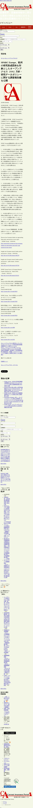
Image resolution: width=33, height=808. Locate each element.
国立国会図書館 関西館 (6, 770)
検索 (2, 49)
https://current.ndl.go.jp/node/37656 (9, 301)
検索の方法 (6, 764)
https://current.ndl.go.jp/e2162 (8, 339)
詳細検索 (2, 34)
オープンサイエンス (8, 344)
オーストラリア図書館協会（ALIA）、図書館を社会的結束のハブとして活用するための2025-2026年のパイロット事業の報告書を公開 (7, 569)
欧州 (14, 343)
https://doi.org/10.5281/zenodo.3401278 (10, 255)
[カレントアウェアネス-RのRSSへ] (4, 587)
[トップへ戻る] (0, 807)
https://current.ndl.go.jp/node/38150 (9, 291)
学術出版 (15, 344)
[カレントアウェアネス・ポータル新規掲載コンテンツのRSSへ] (9, 742)
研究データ (6, 346)
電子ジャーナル (13, 346)
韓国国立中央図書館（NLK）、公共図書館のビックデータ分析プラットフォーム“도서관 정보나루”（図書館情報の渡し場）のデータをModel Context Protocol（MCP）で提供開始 (7, 641)
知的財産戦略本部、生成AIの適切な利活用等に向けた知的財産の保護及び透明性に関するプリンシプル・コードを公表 (7, 620)
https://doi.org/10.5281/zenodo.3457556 (10, 265)
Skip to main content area (6, 0)
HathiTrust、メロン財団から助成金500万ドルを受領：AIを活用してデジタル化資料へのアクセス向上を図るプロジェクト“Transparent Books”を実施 (7, 514)
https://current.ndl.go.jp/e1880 (8, 327)
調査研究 (23, 27)
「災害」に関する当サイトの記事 (6, 699)
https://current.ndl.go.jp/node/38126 (9, 315)
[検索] (0, 33)
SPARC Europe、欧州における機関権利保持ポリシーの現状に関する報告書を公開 (13, 394)
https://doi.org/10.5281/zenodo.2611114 (10, 275)
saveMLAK (6, 724)
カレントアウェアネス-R (7, 343)
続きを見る (3, 463)
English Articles (29, 27)
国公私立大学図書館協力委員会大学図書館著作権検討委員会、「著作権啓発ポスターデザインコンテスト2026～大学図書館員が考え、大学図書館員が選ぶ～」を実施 (6, 548)
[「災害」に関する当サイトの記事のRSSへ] (6, 701)
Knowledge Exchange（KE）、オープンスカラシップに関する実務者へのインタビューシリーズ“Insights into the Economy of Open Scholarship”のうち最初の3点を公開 (13, 400)
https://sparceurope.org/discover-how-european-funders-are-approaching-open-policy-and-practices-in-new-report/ (12, 245)
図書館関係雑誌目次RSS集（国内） (7, 745)
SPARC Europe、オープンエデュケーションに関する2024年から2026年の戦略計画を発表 (13, 406)
